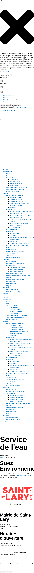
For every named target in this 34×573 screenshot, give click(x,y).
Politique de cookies (9, 110)
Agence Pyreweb (8, 566)
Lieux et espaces (11, 411)
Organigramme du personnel (15, 317)
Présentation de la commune (15, 391)
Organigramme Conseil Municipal (16, 315)
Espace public (10, 409)
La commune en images (13, 419)
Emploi (8, 375)
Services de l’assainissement (15, 379)
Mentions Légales (5, 553)
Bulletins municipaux (12, 319)
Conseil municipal (11, 305)
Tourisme (6, 415)
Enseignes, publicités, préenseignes (17, 373)
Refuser (8, 105)
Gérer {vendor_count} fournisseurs (14, 100)
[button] (17, 27)
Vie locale (6, 387)
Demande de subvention (17, 395)
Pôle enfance (10, 337)
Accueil (5, 297)
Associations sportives (16, 399)
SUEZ (22, 476)
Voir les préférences (16, 105)
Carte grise (12, 335)
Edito (7, 303)
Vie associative (10, 393)
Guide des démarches (16, 327)
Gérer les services (8, 98)
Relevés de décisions (15, 311)
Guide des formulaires (16, 329)
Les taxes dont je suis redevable (19, 371)
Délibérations (13, 313)
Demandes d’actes (15, 325)
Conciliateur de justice (13, 385)
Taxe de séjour (10, 381)
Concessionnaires (14, 369)
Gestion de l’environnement (15, 407)
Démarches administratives (15, 323)
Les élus (8, 301)
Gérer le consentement (6, 572)
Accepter (3, 105)
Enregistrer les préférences (7, 107)
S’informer (12, 363)
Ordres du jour (13, 307)
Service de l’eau (11, 377)
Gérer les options (8, 96)
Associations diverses (16, 397)
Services (5, 321)
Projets (8, 413)
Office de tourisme (12, 417)
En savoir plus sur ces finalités (12, 102)
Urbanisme (9, 359)
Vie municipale (7, 299)
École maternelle (14, 355)
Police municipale (11, 357)
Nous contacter (14, 361)
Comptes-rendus (14, 309)
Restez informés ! (11, 389)
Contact (5, 421)
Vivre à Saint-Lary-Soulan (14, 401)
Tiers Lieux (9, 383)
